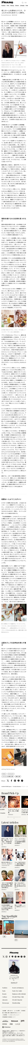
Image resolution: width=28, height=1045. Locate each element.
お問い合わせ (10, 1010)
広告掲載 (4, 1010)
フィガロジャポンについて (13, 1015)
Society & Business (17, 786)
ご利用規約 (23, 1010)
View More (13, 982)
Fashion (3, 5)
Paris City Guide (17, 991)
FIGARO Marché (17, 1000)
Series (4, 773)
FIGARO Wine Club (18, 997)
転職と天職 (18, 776)
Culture (17, 5)
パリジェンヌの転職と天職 (7, 776)
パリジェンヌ (11, 773)
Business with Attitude (19, 994)
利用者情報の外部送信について (8, 1017)
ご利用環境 (4, 1015)
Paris (8, 5)
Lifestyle (22, 5)
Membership (16, 1003)
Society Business (18, 988)
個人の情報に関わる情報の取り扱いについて (11, 1012)
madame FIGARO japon (6, 786)
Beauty (12, 5)
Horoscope (5, 1003)
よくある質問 (17, 1010)
